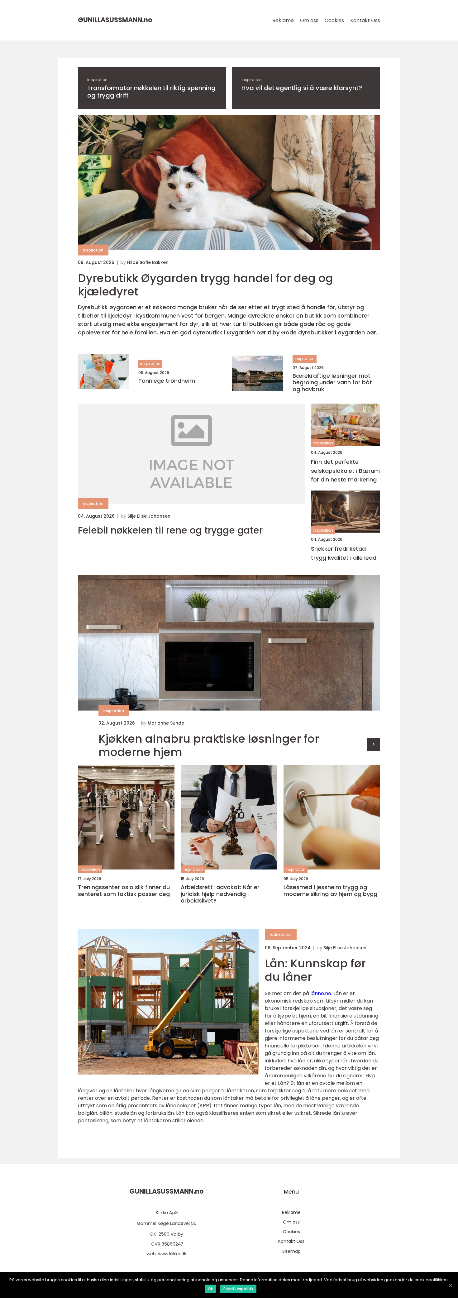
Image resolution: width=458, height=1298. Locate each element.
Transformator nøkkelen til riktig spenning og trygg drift (151, 91)
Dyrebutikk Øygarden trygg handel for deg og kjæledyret (205, 284)
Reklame (283, 20)
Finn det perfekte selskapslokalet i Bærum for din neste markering (345, 471)
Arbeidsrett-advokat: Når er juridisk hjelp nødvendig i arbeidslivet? (220, 894)
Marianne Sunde (166, 723)
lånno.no (320, 993)
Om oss (309, 20)
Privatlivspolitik (238, 1288)
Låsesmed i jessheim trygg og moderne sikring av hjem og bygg (330, 890)
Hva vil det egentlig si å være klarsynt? (301, 88)
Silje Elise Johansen (148, 516)
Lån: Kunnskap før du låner (315, 970)
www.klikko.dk (172, 1254)
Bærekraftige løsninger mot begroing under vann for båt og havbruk (332, 382)
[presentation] (373, 744)
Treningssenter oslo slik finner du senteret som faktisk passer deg (124, 890)
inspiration (97, 79)
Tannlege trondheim (166, 380)
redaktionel (281, 934)
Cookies (334, 20)
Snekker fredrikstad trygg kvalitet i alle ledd (343, 553)
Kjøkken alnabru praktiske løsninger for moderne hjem (208, 745)
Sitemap (291, 1251)
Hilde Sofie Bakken (148, 262)
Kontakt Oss (365, 20)
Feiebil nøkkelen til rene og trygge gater (170, 530)
